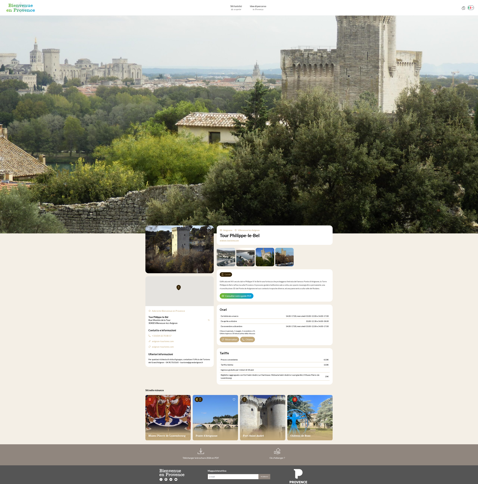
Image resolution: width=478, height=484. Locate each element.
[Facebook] (160, 479)
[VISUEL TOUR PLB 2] (284, 257)
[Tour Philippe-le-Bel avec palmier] (265, 257)
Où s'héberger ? (277, 457)
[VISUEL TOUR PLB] (245, 257)
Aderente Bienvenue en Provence (168, 310)
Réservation (231, 339)
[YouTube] (175, 479)
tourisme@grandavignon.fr (191, 362)
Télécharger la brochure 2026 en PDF (200, 457)
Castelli (228, 274)
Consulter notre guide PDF (238, 296)
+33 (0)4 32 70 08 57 (161, 335)
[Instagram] (165, 479)
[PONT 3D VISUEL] (226, 257)
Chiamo (249, 339)
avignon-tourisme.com (229, 240)
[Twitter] (170, 479)
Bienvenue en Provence (20, 7)
